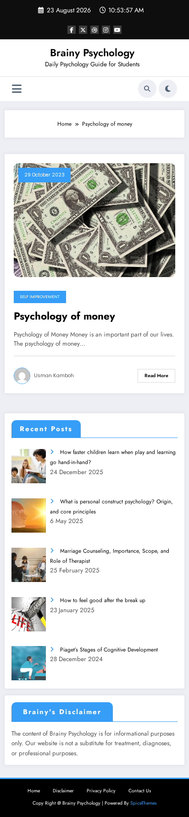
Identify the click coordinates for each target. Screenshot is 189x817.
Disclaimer (63, 790)
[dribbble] (94, 30)
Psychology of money (64, 316)
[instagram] (106, 30)
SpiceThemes (143, 803)
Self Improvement (40, 296)
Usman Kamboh (54, 375)
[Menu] (16, 89)
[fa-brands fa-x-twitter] (83, 30)
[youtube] (117, 30)
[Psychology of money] (94, 219)
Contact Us (139, 790)
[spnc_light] (168, 89)
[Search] (147, 89)
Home (34, 790)
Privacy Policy (101, 790)
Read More (156, 375)
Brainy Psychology (92, 52)
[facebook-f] (71, 30)
